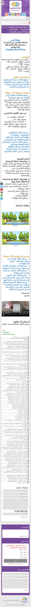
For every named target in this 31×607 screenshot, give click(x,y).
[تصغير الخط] (3, 27)
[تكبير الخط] (2, 27)
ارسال (26, 590)
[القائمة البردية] (18, 14)
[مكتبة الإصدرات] (9, 14)
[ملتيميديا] (12, 14)
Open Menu (28, 18)
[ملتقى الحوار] (7, 14)
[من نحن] (24, 14)
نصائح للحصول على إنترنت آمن (22, 23)
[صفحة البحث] (15, 14)
